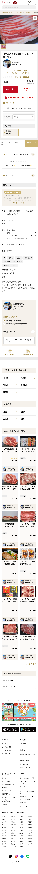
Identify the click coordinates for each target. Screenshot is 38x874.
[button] (19, 160)
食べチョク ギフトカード (27, 796)
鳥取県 (21, 836)
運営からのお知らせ (8, 784)
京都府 (13, 833)
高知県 (21, 841)
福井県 (13, 827)
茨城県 (30, 819)
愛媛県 (13, 841)
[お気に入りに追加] (35, 18)
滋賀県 (4, 833)
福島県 (9, 251)
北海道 (4, 816)
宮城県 (30, 816)
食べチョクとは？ (7, 744)
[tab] (6, 143)
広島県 (13, 838)
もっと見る (20, 203)
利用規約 (4, 787)
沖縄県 (21, 847)
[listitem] (10, 378)
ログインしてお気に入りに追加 (20, 108)
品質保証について (7, 750)
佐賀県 (4, 844)
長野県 (30, 827)
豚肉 (12, 245)
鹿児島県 (13, 847)
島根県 (30, 836)
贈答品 (11, 258)
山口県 (21, 838)
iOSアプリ (23, 803)
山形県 (13, 819)
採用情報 (4, 804)
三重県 (30, 830)
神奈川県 (13, 825)
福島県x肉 (7, 261)
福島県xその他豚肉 (10, 265)
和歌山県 (13, 836)
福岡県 (30, 841)
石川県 (4, 827)
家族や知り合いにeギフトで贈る (20, 97)
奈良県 (4, 836)
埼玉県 (21, 822)
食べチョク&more (25, 799)
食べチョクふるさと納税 (27, 778)
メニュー (35, 4)
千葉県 (30, 822)
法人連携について (25, 764)
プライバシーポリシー (8, 791)
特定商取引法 (6, 794)
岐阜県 (4, 830)
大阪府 (21, 833)
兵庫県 (30, 833)
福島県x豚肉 (18, 261)
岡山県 (4, 838)
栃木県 (4, 822)
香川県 (4, 841)
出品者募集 (23, 744)
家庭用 (19, 258)
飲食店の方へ (6, 753)
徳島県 (30, 838)
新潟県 (21, 825)
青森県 (13, 816)
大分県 (30, 844)
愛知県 (21, 830)
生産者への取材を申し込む (28, 754)
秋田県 (4, 819)
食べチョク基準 (6, 747)
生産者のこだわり (10, 317)
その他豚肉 (20, 245)
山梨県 (21, 827)
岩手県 (21, 816)
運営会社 (4, 778)
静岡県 (13, 830)
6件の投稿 (26, 77)
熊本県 (21, 844)
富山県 (30, 825)
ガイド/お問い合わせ (8, 781)
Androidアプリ (24, 806)
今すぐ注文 (10, 89)
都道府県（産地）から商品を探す (13, 812)
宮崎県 (4, 847)
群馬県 (13, 822)
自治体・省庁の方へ (26, 767)
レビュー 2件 (18, 77)
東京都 (4, 825)
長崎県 (13, 844)
